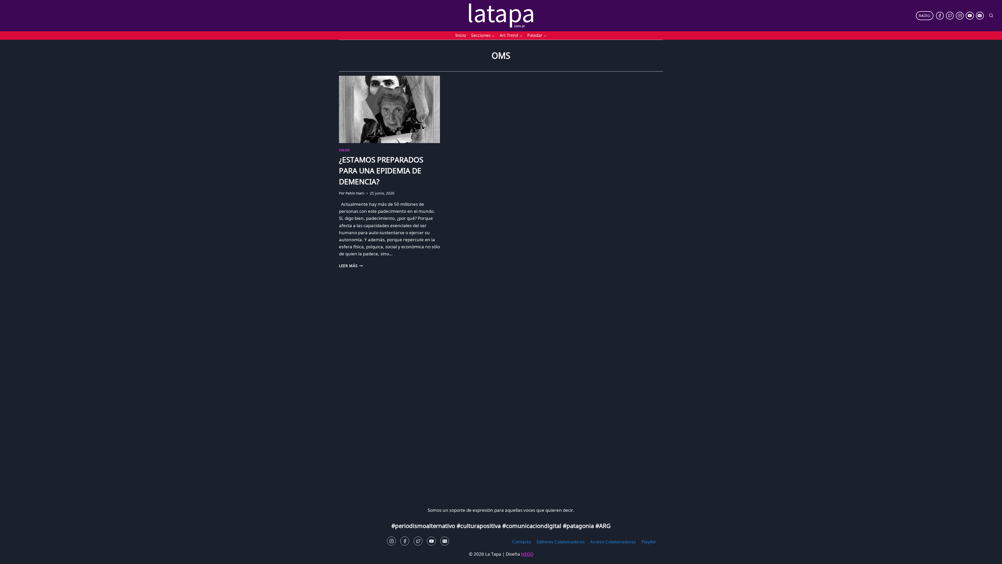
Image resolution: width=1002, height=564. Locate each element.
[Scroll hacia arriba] (13, 556)
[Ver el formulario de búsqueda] (991, 15)
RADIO (924, 15)
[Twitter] (950, 16)
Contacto (521, 542)
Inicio (460, 35)
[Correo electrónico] (980, 16)
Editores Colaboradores (560, 542)
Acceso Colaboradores (613, 542)
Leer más (351, 265)
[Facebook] (940, 16)
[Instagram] (960, 16)
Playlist (648, 542)
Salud (344, 150)
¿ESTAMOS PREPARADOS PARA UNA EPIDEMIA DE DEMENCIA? (381, 170)
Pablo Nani (355, 193)
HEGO (527, 554)
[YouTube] (970, 16)
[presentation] (389, 109)
